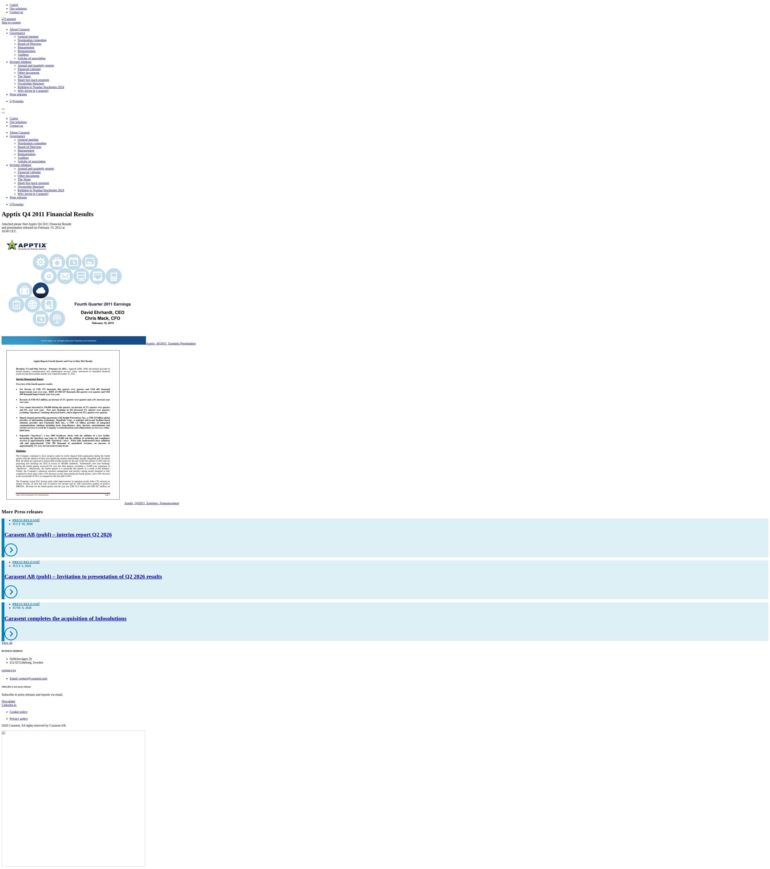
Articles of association (32, 58)
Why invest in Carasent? (33, 90)
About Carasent (19, 29)
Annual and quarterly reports (36, 65)
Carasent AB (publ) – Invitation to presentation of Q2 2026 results (83, 576)
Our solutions (18, 8)
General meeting (28, 36)
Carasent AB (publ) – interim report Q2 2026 (58, 534)
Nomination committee (32, 40)
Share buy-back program (33, 80)
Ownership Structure (31, 83)
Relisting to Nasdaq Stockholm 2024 (41, 87)
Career (14, 5)
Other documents (28, 72)
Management (26, 47)
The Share (24, 76)
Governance (17, 33)
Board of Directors (29, 44)
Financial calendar (29, 69)
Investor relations (20, 62)
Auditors (23, 54)
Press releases (18, 94)
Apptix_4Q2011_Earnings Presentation (171, 343)
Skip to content (11, 22)
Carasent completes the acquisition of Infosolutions (65, 618)
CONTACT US (9, 670)
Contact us (16, 12)
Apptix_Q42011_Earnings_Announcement (151, 503)
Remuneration (26, 51)
